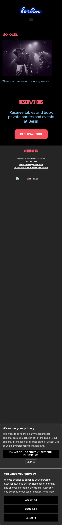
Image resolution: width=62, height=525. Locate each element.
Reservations (31, 134)
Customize (31, 508)
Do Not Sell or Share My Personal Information (30, 454)
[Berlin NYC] (31, 10)
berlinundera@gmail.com (31, 164)
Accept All (31, 499)
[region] (31, 496)
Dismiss (31, 461)
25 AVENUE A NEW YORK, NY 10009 (31, 167)
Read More (49, 491)
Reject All (31, 517)
